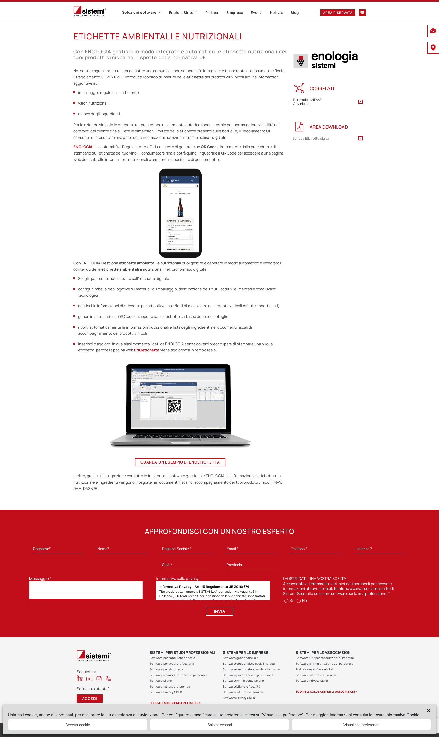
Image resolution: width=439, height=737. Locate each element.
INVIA (219, 611)
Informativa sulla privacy (177, 578)
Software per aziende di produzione (248, 675)
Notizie (276, 12)
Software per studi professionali (173, 663)
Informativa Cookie (402, 715)
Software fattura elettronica (170, 686)
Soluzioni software (139, 12)
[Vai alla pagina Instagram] (99, 679)
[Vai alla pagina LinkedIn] (80, 678)
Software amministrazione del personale (178, 675)
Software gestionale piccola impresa (249, 663)
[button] (428, 710)
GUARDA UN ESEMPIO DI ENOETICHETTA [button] (180, 462)
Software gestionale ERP (240, 658)
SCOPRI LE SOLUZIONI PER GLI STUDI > (175, 703)
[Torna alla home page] (97, 11)
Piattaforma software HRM (314, 669)
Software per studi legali (167, 669)
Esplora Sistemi (183, 12)
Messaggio (40, 578)
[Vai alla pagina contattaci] (433, 31)
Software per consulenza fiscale (172, 658)
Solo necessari (219, 725)
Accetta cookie (77, 725)
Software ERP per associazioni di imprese (325, 658)
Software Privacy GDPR (166, 692)
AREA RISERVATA (337, 12)
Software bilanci (161, 680)
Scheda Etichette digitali (311, 138)
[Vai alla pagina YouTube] (89, 679)
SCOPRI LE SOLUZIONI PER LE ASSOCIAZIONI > (326, 691)
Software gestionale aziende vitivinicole (251, 669)
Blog (295, 12)
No (304, 600)
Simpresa (234, 12)
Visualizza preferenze (361, 725)
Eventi (256, 12)
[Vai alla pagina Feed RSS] (108, 678)
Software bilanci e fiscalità (241, 686)
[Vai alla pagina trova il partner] (433, 48)
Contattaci (362, 12)
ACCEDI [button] (89, 698)
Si (291, 600)
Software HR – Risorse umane (243, 680)
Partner (212, 12)
